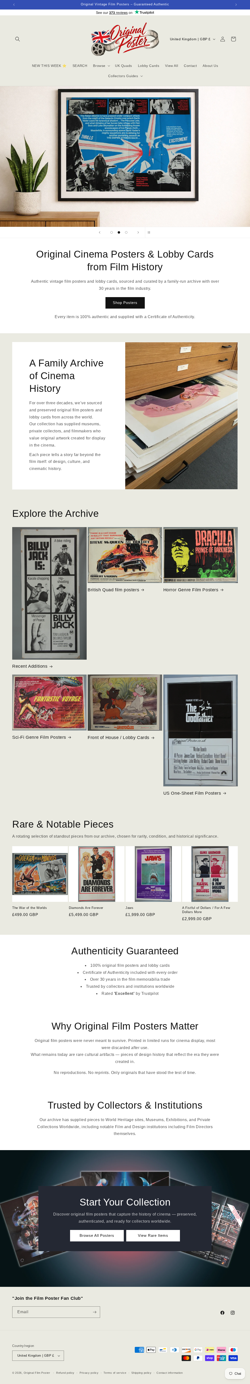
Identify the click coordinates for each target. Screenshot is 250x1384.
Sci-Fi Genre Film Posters (39, 737)
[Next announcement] (236, 4)
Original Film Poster (37, 1372)
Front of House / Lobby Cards (118, 737)
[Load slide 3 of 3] (126, 232)
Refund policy (65, 1372)
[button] (17, 39)
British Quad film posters (113, 589)
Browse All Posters (97, 1235)
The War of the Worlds (29, 908)
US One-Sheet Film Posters (192, 793)
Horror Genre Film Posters (191, 589)
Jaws (129, 908)
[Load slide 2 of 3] (119, 232)
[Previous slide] (99, 232)
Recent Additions (30, 666)
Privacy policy (89, 1372)
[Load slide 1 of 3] (111, 232)
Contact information (169, 1372)
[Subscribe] (94, 1312)
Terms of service (115, 1372)
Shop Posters (125, 303)
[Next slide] (138, 232)
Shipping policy (141, 1372)
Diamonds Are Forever (86, 908)
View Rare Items (153, 1235)
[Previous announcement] (14, 4)
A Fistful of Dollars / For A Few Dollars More (206, 910)
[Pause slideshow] (150, 232)
